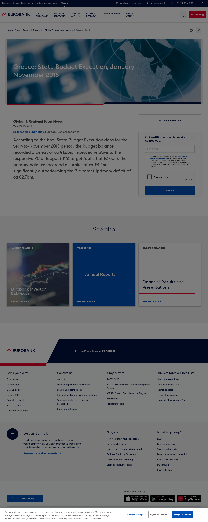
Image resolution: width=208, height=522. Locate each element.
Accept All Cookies (182, 514)
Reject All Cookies (158, 514)
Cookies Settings (135, 514)
